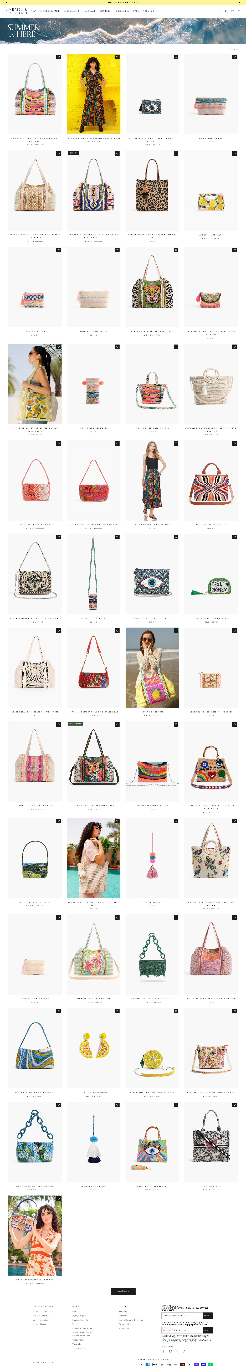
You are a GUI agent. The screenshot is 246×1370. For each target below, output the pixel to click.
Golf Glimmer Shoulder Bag (35, 902)
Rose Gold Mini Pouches (35, 999)
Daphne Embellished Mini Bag (152, 428)
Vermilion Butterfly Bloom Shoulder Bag (93, 712)
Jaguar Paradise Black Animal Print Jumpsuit (93, 138)
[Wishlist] (232, 11)
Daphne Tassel (152, 902)
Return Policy (125, 1324)
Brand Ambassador (80, 1320)
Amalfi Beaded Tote (152, 712)
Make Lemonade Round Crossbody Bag (152, 1092)
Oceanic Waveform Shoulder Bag (35, 1092)
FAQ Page (123, 1311)
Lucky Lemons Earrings (93, 1092)
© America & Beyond (43, 1362)
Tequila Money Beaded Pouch (211, 618)
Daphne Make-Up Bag (211, 138)
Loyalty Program (79, 1316)
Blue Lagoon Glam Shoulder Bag (35, 1186)
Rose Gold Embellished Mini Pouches (210, 712)
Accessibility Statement (82, 1328)
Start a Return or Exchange (131, 1320)
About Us (76, 1311)
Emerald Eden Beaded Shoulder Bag (152, 999)
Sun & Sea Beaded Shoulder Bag (35, 1280)
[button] (220, 11)
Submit (207, 1315)
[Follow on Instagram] (170, 1351)
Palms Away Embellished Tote (94, 999)
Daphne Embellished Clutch (152, 805)
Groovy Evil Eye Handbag (152, 1186)
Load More (123, 1291)
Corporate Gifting (79, 1348)
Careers (75, 1324)
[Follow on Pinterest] (177, 1351)
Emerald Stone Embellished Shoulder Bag (35, 618)
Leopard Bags (39, 1324)
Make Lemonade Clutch (211, 235)
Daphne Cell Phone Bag (93, 618)
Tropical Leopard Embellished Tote (93, 805)
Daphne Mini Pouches (35, 331)
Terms (196, 1342)
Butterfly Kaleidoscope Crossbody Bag (211, 1092)
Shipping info (124, 1328)
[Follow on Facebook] (163, 1351)
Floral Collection (40, 1311)
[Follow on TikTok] (184, 1351)
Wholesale (76, 1344)
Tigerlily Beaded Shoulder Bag (35, 524)
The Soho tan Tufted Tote (211, 524)
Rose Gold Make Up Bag (93, 331)
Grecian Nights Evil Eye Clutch (152, 618)
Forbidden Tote (211, 1186)
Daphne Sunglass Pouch (94, 428)
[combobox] (166, 1330)
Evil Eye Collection (41, 1316)
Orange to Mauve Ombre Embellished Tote (211, 999)
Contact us (123, 1316)
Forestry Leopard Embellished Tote (152, 331)
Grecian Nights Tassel (94, 1186)
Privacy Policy (78, 1340)
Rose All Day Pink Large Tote (35, 805)
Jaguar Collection (40, 1320)
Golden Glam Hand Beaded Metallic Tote (35, 712)
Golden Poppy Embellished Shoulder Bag (93, 524)
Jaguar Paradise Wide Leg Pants (152, 524)
